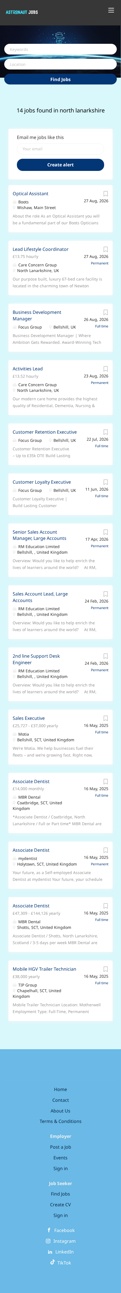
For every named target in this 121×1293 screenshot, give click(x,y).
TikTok (63, 1263)
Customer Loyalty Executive (42, 482)
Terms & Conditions (61, 1121)
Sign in (60, 1168)
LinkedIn (64, 1252)
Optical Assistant (30, 193)
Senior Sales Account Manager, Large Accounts (39, 535)
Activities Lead (28, 369)
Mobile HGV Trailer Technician (44, 969)
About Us (60, 1111)
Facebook (64, 1230)
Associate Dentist (31, 781)
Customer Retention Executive (45, 432)
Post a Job (60, 1147)
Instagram (64, 1241)
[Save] (105, 195)
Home (60, 1089)
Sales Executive (29, 718)
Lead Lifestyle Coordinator (41, 249)
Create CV (60, 1204)
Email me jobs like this (40, 137)
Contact (60, 1100)
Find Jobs (60, 79)
